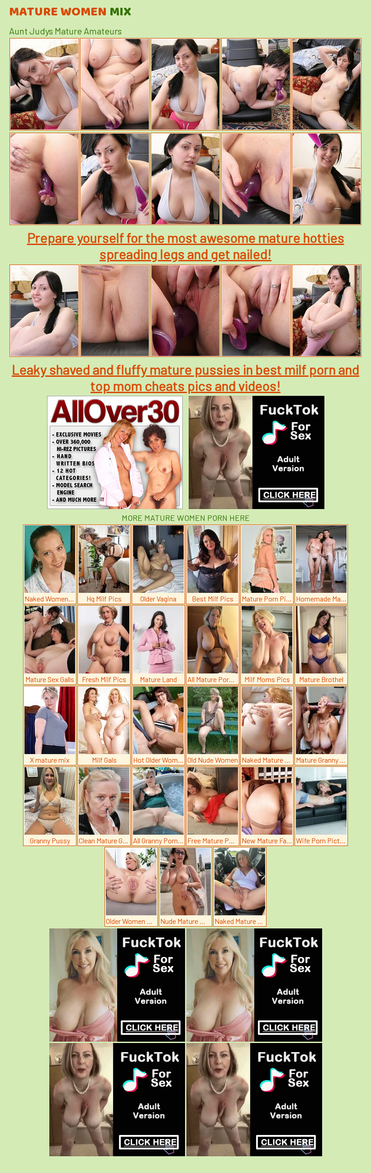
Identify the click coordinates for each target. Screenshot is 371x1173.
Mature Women (70, 12)
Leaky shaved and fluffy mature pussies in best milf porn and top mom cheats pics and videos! (185, 377)
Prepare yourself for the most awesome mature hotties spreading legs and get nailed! (185, 245)
